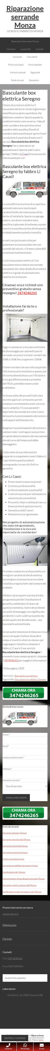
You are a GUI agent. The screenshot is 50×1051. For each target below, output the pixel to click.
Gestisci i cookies (14, 1038)
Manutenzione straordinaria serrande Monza (23, 878)
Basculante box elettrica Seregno (30, 679)
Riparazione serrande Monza (25, 16)
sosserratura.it (10, 913)
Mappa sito (9, 924)
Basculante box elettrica (26, 675)
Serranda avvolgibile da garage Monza (20, 865)
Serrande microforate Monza (16, 839)
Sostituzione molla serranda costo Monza (21, 891)
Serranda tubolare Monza (14, 832)
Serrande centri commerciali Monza (19, 885)
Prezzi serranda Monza (13, 859)
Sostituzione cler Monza (13, 872)
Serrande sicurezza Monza (15, 852)
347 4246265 (15, 958)
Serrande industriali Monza (15, 846)
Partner (7, 938)
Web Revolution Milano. (29, 1040)
